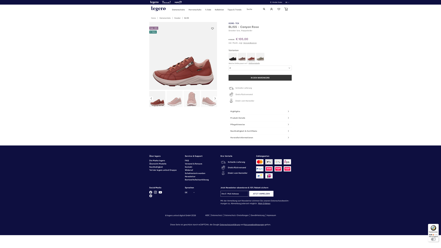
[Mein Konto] (271, 9)
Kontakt (188, 167)
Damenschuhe (165, 18)
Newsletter (190, 176)
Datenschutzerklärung (230, 224)
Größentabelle (254, 63)
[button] (154, 2)
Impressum (271, 215)
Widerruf (189, 170)
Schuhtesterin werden (195, 173)
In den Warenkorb (260, 78)
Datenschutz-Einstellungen (236, 215)
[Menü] (437, 225)
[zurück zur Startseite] (158, 9)
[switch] (433, 239)
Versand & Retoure (193, 164)
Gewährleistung (258, 215)
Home (153, 18)
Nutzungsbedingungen (254, 224)
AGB (207, 215)
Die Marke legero (157, 160)
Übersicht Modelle (157, 164)
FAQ (187, 160)
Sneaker (177, 18)
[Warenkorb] (286, 9)
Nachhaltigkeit (156, 167)
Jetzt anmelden (261, 194)
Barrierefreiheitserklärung (197, 180)
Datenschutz (216, 215)
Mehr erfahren (264, 203)
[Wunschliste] (279, 9)
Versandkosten (250, 43)
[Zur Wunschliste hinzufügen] (212, 29)
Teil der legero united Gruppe (163, 170)
